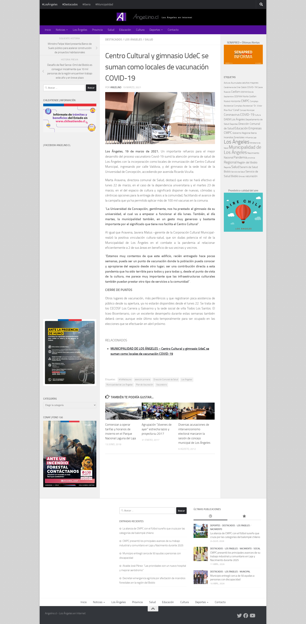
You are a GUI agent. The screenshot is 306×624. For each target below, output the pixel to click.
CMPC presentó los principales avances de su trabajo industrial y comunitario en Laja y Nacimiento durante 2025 (235, 556)
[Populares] (244, 516)
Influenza (249, 137)
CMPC (245, 101)
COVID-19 (247, 114)
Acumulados (236, 83)
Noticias (60, 29)
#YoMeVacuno (125, 379)
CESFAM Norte (241, 96)
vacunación (251, 176)
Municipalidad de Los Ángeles (119, 384)
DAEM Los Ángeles (234, 119)
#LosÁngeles (49, 4)
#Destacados (70, 4)
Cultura (140, 29)
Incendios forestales (234, 137)
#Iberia (86, 4)
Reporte (227, 167)
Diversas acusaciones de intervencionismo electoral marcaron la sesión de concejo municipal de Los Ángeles (194, 433)
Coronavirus (232, 115)
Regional (230, 162)
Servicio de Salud (238, 172)
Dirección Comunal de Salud (166, 379)
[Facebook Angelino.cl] (245, 615)
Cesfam (235, 91)
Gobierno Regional (241, 133)
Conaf (236, 110)
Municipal (245, 571)
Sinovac (242, 176)
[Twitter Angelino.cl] (239, 615)
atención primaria (142, 379)
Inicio (48, 29)
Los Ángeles (80, 29)
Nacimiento (253, 153)
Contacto (173, 29)
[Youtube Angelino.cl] (252, 615)
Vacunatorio (161, 384)
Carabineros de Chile (232, 87)
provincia (251, 158)
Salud (111, 29)
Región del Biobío (247, 162)
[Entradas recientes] (210, 516)
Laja (254, 137)
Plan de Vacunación (144, 384)
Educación (125, 29)
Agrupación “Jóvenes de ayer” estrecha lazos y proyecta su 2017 (157, 429)
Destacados (113, 39)
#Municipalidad (104, 4)
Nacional (228, 157)
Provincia (97, 29)
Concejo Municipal (247, 110)
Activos (227, 83)
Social (257, 548)
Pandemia (240, 157)
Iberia (254, 132)
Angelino (115, 87)
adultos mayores (250, 82)
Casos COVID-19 (249, 87)
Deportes (154, 29)
